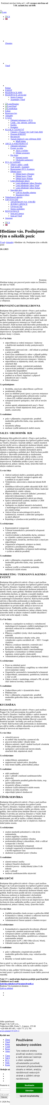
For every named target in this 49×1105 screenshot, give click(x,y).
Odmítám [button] (29, 1090)
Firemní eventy (22, 157)
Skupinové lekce (22, 195)
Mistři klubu (21, 141)
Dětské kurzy (15, 171)
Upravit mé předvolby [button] (29, 1096)
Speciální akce (16, 190)
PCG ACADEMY (13, 162)
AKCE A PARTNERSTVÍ (16, 143)
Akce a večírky (22, 150)
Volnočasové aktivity (13, 197)
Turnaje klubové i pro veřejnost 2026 (25, 139)
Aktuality (9, 116)
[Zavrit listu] (1, 10)
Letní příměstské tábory (20, 181)
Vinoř (14, 106)
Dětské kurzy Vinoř (24, 176)
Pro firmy (14, 155)
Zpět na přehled (6, 988)
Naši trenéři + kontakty (19, 167)
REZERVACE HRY (13, 92)
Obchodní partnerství (24, 160)
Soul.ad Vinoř (16, 216)
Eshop (7, 111)
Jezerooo (9, 218)
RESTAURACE (12, 211)
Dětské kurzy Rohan (24, 178)
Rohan (14, 109)
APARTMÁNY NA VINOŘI (22, 202)
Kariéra (13, 125)
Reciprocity (15, 136)
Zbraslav (15, 104)
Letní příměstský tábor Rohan (28, 188)
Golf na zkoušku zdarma (26, 192)
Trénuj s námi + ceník (19, 164)
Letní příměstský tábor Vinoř (27, 185)
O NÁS (8, 118)
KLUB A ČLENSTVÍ (14, 129)
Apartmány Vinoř (17, 99)
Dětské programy (23, 153)
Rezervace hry (11, 113)
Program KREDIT (18, 134)
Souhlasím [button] (29, 1085)
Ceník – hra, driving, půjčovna (23, 122)
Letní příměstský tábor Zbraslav (29, 183)
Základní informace (18, 146)
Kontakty (14, 127)
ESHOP (8, 90)
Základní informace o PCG (21, 120)
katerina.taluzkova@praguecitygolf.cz (17, 984)
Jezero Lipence (16, 97)
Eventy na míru (16, 148)
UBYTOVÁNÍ (11, 199)
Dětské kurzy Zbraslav (25, 174)
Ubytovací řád (16, 206)
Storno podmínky (17, 209)
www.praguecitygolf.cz (9, 1031)
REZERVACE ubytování (15, 95)
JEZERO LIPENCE (18, 204)
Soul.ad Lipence (17, 213)
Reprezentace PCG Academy (22, 169)
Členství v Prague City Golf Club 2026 (26, 132)
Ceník (7, 1047)
